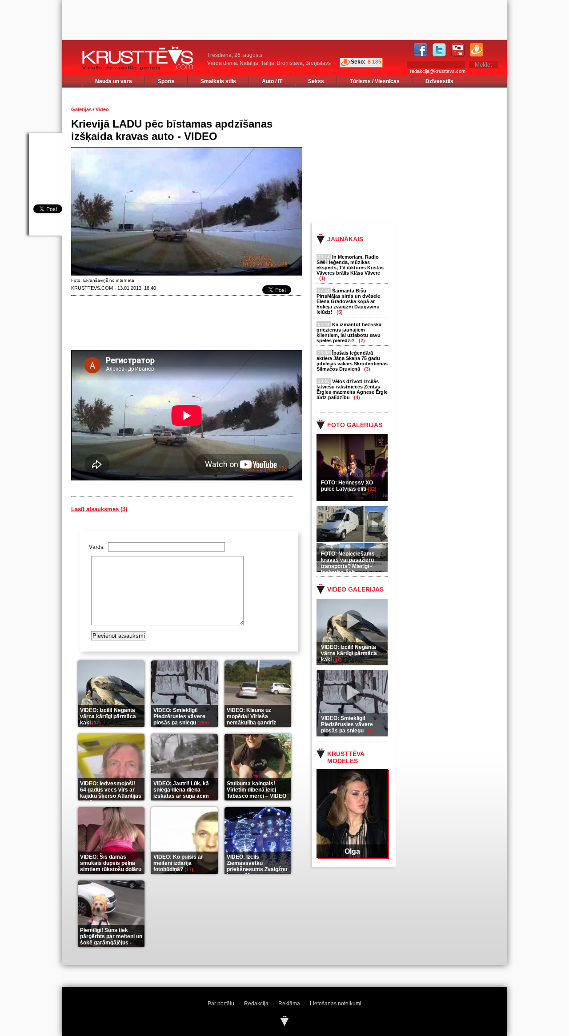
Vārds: (97, 547)
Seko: (358, 62)
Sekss (316, 81)
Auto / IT (272, 81)
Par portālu (221, 1003)
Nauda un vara (113, 81)
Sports (166, 81)
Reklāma (289, 1003)
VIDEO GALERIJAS (355, 589)
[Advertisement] (417, 154)
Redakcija (256, 1003)
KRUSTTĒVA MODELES (345, 757)
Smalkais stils (218, 81)
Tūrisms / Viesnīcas (375, 81)
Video (102, 109)
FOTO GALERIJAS (354, 424)
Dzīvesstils (439, 81)
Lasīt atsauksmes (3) (99, 509)
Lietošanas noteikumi (335, 1003)
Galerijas (81, 109)
